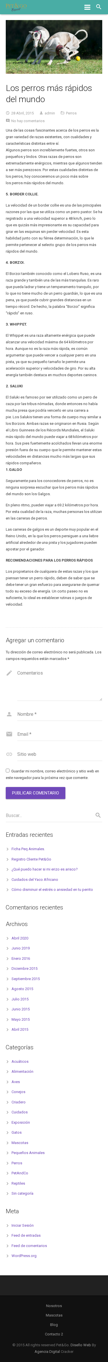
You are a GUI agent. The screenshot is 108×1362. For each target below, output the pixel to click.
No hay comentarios (28, 121)
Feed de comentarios (29, 1246)
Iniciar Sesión (23, 1225)
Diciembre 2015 (24, 968)
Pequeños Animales (28, 1153)
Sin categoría (22, 1193)
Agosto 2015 (22, 989)
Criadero (19, 1102)
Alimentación (22, 1071)
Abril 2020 (20, 938)
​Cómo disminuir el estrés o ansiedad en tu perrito (52, 889)
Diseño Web (81, 1345)
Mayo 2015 (21, 1019)
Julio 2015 (20, 999)
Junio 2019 (21, 948)
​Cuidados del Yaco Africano (35, 879)
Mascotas (20, 1143)
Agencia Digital (47, 1351)
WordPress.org (24, 1256)
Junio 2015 (21, 1009)
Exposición (21, 1122)
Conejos (18, 1092)
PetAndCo (20, 1173)
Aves (16, 1082)
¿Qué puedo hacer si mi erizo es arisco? (45, 869)
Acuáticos (20, 1061)
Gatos (17, 1132)
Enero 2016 (21, 958)
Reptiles (18, 1183)
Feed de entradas (26, 1235)
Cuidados (20, 1112)
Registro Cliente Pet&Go (31, 859)
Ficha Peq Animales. (28, 849)
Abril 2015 (20, 1029)
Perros (71, 113)
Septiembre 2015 (26, 979)
